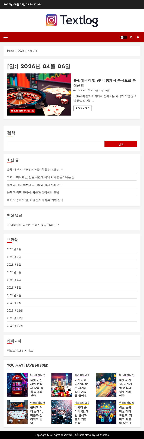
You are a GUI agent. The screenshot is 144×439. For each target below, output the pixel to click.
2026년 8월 (14, 249)
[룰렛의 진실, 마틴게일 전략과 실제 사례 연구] (106, 385)
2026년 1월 (14, 303)
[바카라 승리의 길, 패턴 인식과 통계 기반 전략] (61, 412)
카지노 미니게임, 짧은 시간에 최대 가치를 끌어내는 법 (40, 177)
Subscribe (137, 37)
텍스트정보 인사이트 (22, 111)
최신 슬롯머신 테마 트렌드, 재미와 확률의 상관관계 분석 (125, 417)
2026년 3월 (14, 287)
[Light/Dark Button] (123, 37)
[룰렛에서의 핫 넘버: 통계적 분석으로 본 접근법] (39, 94)
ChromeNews (83, 435)
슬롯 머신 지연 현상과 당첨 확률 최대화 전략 (35, 169)
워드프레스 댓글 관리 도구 (42, 225)
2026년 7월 (14, 257)
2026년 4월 (14, 280)
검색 (11, 133)
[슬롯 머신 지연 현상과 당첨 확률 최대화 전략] (17, 385)
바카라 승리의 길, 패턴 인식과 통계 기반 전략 (35, 200)
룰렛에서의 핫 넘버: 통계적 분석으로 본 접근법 (104, 83)
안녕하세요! (15, 225)
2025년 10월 (15, 326)
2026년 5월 (14, 272)
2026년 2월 (14, 295)
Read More (82, 108)
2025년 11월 (15, 318)
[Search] (131, 37)
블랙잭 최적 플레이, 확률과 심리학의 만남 (33, 192)
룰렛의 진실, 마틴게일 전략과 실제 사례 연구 (35, 185)
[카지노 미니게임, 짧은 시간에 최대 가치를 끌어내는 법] (61, 385)
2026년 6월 (14, 264)
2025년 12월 (15, 310)
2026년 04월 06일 (100, 90)
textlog (81, 90)
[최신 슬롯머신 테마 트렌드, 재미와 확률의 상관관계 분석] (106, 412)
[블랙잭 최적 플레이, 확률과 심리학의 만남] (17, 412)
